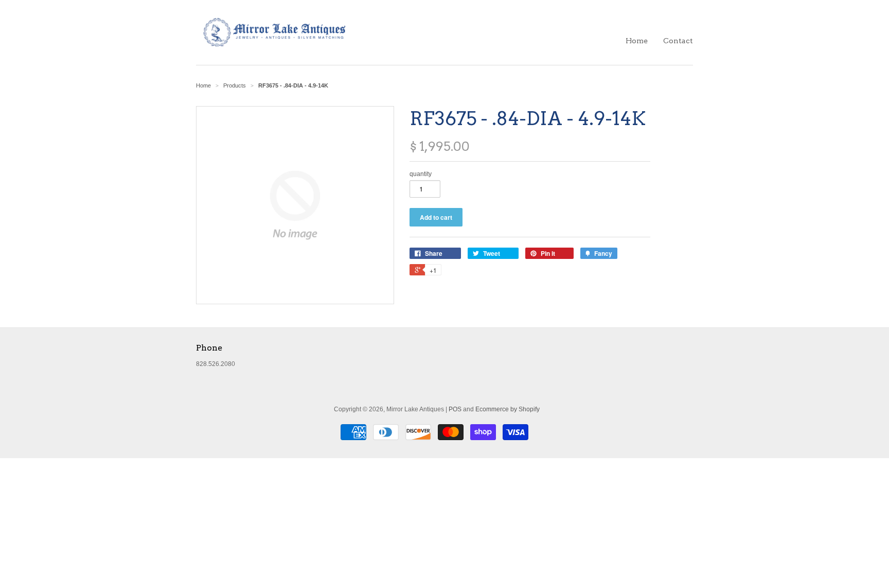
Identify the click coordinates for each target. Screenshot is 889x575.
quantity (421, 174)
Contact (678, 41)
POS (455, 409)
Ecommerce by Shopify (507, 409)
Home (637, 41)
